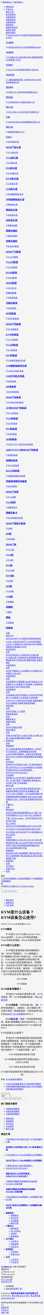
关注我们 (15, 1252)
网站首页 (10, 7)
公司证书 (15, 1260)
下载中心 (10, 1226)
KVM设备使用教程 (14, 1079)
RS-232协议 (16, 1231)
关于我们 (10, 1239)
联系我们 (10, 1249)
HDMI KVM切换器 (15, 1014)
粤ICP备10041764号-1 (21, 1296)
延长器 (14, 1019)
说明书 (14, 1234)
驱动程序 (15, 1228)
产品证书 (15, 1262)
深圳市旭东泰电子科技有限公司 (24, 1293)
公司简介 (15, 1241)
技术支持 (10, 905)
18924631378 (6, 1282)
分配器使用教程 (13, 1114)
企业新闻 (10, 1126)
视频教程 (10, 1121)
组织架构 (15, 1244)
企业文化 (15, 1247)
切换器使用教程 (13, 1109)
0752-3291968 (6, 1279)
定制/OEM (15, 1254)
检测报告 (15, 1236)
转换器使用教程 (13, 1111)
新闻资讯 (10, 903)
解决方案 (10, 1129)
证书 (8, 1257)
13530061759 (6, 1267)
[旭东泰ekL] (22, 2)
